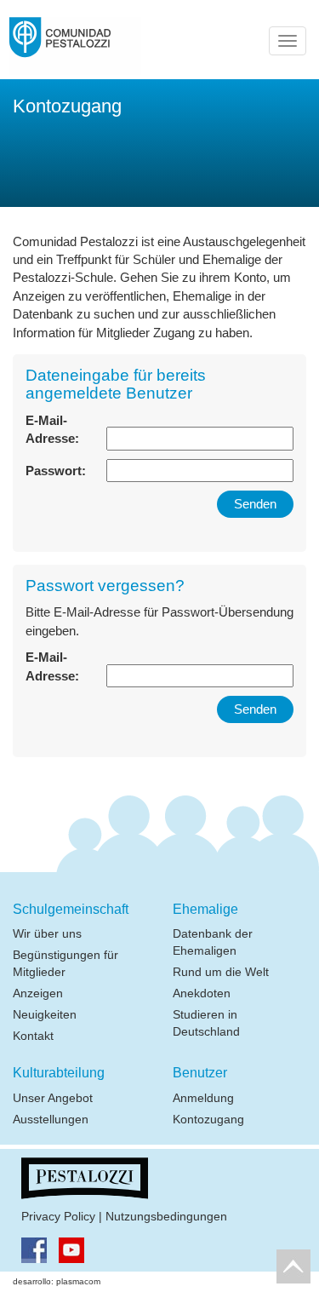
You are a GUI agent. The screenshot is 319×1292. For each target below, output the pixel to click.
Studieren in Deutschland (206, 1023)
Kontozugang (208, 1119)
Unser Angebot (53, 1098)
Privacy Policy (58, 1216)
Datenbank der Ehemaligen (213, 942)
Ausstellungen (50, 1119)
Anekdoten (202, 993)
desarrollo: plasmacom (56, 1281)
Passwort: (56, 470)
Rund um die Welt (221, 972)
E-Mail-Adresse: (52, 429)
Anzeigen (38, 993)
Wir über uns (47, 933)
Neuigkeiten (45, 1014)
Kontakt (33, 1035)
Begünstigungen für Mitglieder (65, 963)
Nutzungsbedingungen (166, 1216)
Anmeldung (203, 1098)
